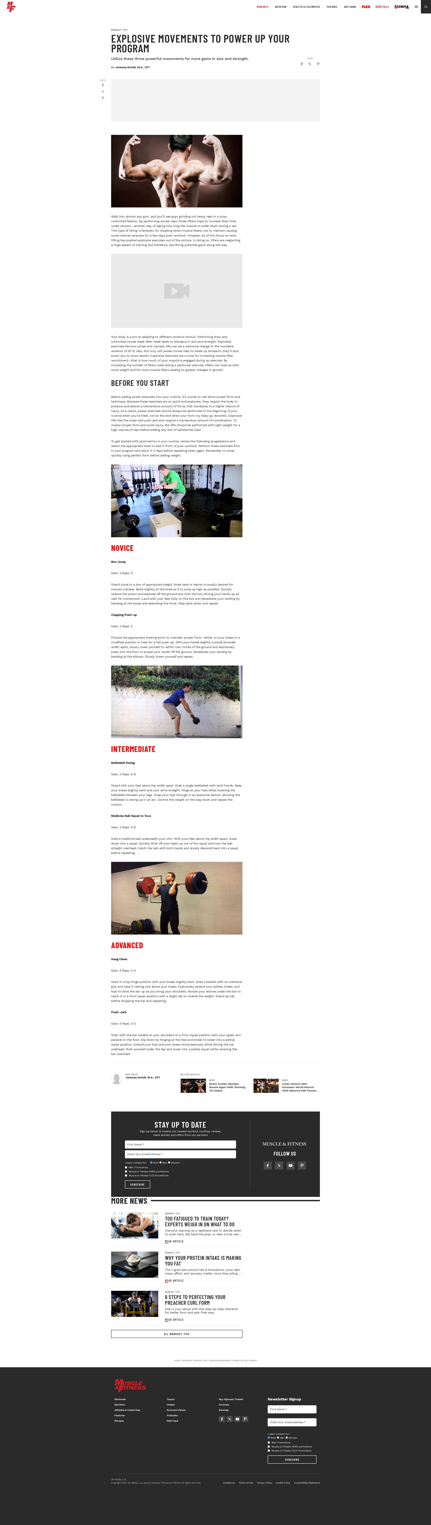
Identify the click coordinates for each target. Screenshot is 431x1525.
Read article (174, 1241)
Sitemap (224, 1410)
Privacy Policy (264, 1483)
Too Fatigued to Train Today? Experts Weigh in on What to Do (200, 1221)
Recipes (119, 1420)
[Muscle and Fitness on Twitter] (279, 1166)
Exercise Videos (176, 1410)
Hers (382, 6)
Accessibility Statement (307, 1483)
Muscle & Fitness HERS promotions (149, 1171)
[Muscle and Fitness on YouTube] (291, 1166)
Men (164, 1162)
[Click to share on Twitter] (309, 64)
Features (332, 6)
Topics (170, 1399)
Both (156, 1162)
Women (175, 1162)
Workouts (262, 6)
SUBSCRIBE (137, 1184)
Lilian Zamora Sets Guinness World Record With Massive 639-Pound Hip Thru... (299, 1089)
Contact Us (229, 1483)
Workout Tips (119, 30)
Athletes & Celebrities (306, 6)
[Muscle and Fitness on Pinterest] (302, 1166)
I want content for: (136, 1162)
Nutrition (280, 6)
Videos (171, 1404)
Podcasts (172, 1415)
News (212, 1080)
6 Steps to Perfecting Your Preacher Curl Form (195, 1300)
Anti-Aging (350, 6)
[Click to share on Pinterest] (318, 64)
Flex (366, 6)
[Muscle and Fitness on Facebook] (268, 1166)
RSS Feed (172, 1420)
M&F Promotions (138, 1167)
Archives (224, 1404)
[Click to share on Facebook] (302, 64)
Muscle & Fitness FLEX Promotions (149, 1175)
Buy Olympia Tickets (231, 1399)
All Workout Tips (177, 1334)
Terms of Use (246, 1483)
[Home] (11, 11)
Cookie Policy (283, 1483)
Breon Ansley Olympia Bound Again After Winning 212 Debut (227, 1087)
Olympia (402, 7)
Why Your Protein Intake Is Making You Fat (203, 1260)
